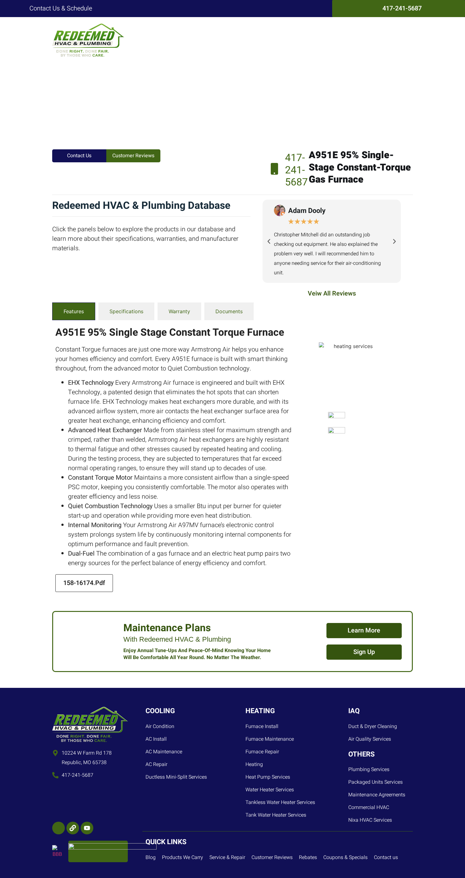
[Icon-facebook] (58, 828)
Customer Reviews (133, 155)
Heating (216, 39)
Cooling (186, 39)
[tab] (73, 311)
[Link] (72, 828)
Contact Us (394, 39)
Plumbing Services (259, 39)
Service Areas (328, 39)
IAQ (296, 39)
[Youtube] (87, 828)
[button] (269, 241)
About (363, 39)
